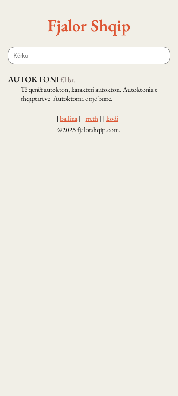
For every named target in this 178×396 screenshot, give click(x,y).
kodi (112, 118)
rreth (92, 118)
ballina (68, 118)
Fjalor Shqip (89, 25)
